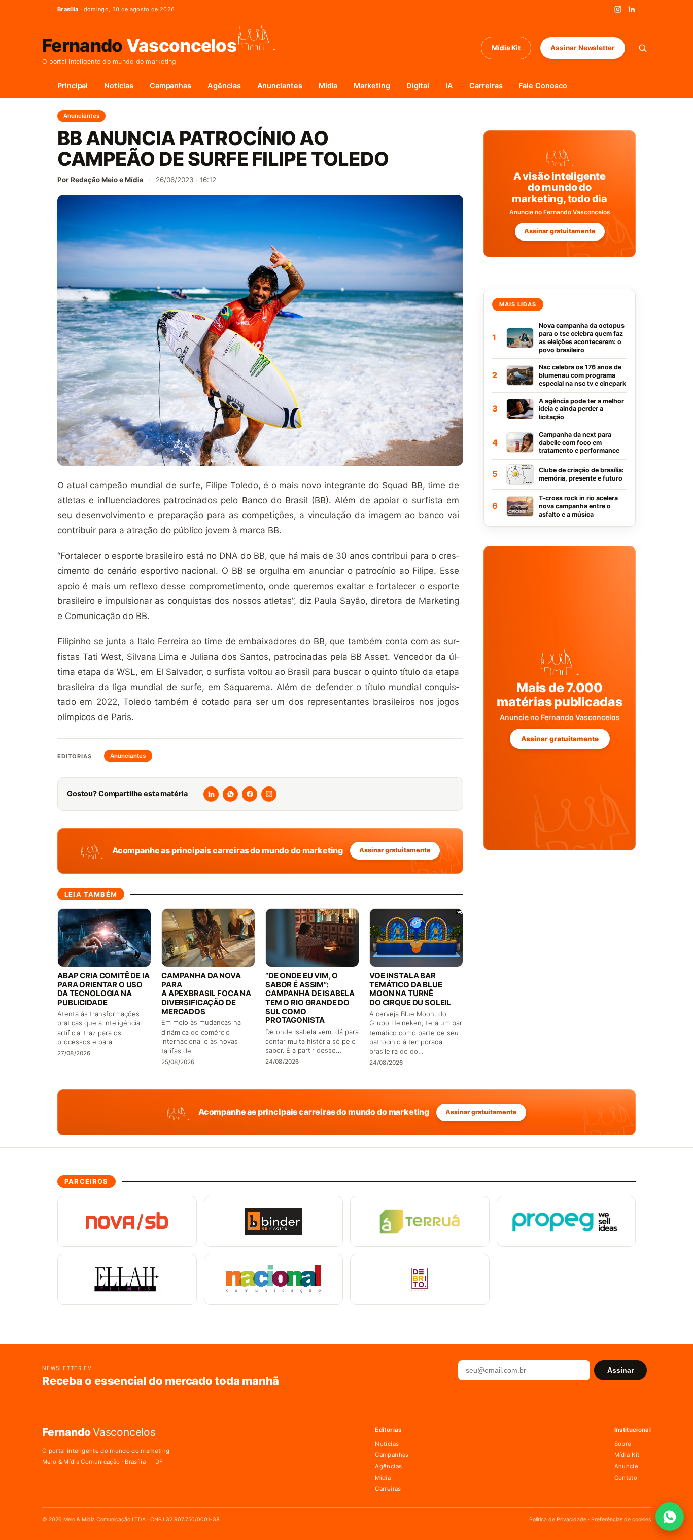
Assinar (620, 1370)
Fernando (139, 44)
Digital (418, 85)
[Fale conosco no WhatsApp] (669, 1516)
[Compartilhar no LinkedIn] (211, 794)
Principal (72, 85)
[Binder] (273, 1221)
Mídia (328, 85)
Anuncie (626, 1466)
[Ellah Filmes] (127, 1279)
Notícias (118, 85)
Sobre (623, 1443)
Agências (223, 85)
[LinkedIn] (632, 9)
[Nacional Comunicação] (273, 1279)
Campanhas (170, 85)
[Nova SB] (127, 1221)
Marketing (372, 85)
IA (449, 85)
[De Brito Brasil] (420, 1279)
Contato (625, 1477)
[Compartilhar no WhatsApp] (230, 794)
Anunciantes (279, 85)
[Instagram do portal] (268, 794)
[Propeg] (566, 1221)
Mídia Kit (506, 48)
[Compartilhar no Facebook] (249, 794)
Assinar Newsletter (582, 48)
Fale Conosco (542, 85)
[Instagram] (618, 9)
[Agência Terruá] (420, 1221)
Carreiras (485, 85)
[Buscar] (642, 48)
